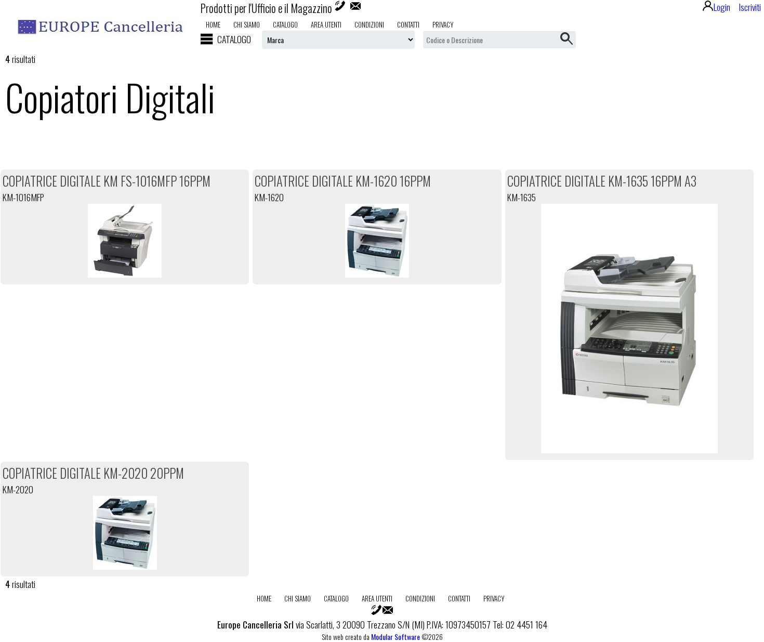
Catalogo (285, 24)
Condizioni (369, 24)
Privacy (443, 24)
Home (213, 24)
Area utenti (326, 24)
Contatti (408, 24)
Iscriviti (750, 7)
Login (722, 7)
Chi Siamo (246, 24)
